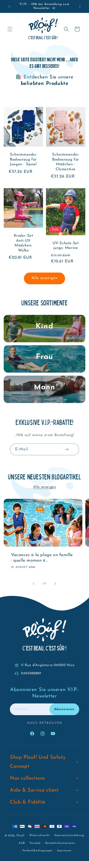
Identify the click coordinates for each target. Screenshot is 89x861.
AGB (22, 843)
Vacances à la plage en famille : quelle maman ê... (42, 558)
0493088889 (31, 673)
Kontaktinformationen (60, 843)
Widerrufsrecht (39, 835)
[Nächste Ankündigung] (79, 6)
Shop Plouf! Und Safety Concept (38, 762)
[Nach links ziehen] (33, 583)
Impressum (64, 850)
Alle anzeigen (44, 278)
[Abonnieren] (66, 449)
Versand (35, 843)
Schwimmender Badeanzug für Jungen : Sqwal (23, 159)
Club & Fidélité (27, 802)
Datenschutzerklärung (69, 835)
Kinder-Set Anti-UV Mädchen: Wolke (23, 243)
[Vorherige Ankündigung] (9, 6)
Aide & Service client (34, 790)
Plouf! (20, 835)
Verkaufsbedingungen (37, 850)
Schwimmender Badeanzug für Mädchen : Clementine (65, 162)
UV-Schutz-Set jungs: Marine (66, 245)
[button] (9, 29)
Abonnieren (64, 709)
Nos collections (27, 778)
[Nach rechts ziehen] (55, 583)
